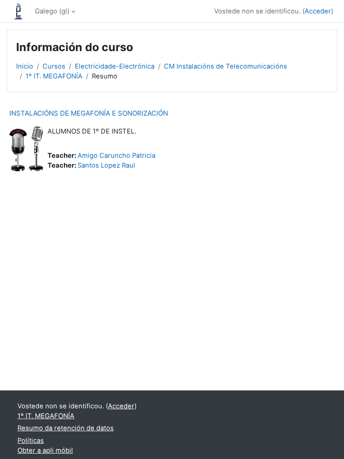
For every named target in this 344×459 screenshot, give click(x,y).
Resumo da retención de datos (65, 428)
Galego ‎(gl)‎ (52, 11)
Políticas (30, 441)
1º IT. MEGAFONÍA (54, 76)
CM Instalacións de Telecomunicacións (225, 66)
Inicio (24, 66)
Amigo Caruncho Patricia (116, 156)
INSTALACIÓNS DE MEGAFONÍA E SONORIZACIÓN (88, 113)
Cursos (54, 66)
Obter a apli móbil (45, 450)
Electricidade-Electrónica (115, 66)
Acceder (318, 11)
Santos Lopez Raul (106, 165)
